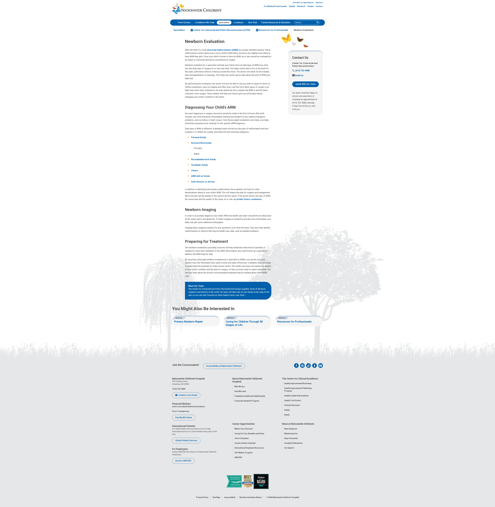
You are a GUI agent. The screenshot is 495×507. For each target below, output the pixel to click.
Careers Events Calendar (245, 443)
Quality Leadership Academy (296, 396)
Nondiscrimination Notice (251, 497)
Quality (292, 6)
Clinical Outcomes (292, 405)
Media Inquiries (291, 434)
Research (301, 6)
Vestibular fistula (199, 165)
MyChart (319, 2)
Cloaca (194, 170)
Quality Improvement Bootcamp (297, 383)
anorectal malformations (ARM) (222, 50)
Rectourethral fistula (201, 143)
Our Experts (289, 448)
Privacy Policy (202, 497)
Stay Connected (291, 438)
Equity (287, 415)
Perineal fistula (198, 137)
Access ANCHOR (183, 460)
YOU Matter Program (243, 453)
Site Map (216, 497)
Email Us (297, 75)
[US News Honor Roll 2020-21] (248, 481)
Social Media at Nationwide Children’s (224, 366)
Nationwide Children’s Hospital (286, 497)
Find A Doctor (184, 22)
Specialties (224, 22)
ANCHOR (238, 457)
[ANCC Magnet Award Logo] (234, 481)
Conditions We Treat (204, 22)
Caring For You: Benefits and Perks (249, 434)
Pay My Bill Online (183, 417)
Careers (319, 6)
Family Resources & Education (275, 22)
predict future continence (249, 199)
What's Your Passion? (243, 429)
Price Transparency (180, 411)
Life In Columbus (241, 438)
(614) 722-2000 (178, 389)
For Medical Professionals (275, 6)
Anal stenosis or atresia (203, 182)
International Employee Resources (249, 448)
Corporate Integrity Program (246, 401)
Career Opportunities (243, 423)
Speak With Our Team (305, 84)
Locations (238, 22)
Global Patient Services (186, 440)
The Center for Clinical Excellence (300, 378)
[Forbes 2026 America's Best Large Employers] (261, 481)
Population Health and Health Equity (249, 396)
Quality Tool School (292, 400)
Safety (287, 410)
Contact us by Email (187, 395)
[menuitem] (184, 22)
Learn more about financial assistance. (188, 406)
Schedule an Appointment (303, 2)
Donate (310, 6)
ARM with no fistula (200, 176)
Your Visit (252, 22)
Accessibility (229, 497)
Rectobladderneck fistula (203, 159)
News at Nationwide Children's (298, 423)
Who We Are (239, 387)
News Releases (290, 429)
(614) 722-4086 (301, 70)
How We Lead (240, 391)
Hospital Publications (293, 443)
